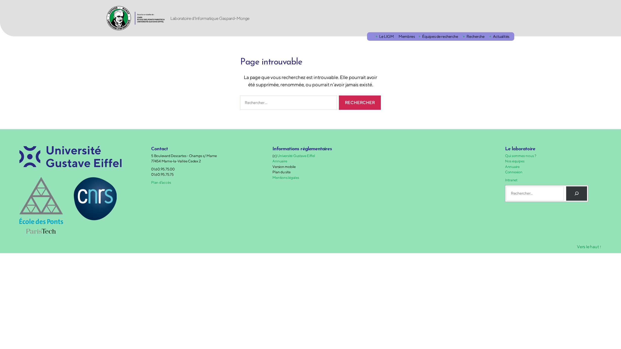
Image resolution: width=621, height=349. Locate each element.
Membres (407, 36)
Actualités (501, 36)
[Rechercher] (576, 193)
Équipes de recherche (440, 36)
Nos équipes (514, 161)
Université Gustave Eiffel (296, 156)
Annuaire (279, 161)
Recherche (475, 36)
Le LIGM (386, 36)
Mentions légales (285, 177)
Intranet (511, 180)
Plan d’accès (161, 182)
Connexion (514, 172)
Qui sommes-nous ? (520, 156)
